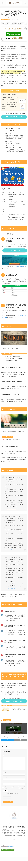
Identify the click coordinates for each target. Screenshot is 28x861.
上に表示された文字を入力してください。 (11, 793)
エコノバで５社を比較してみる (14, 116)
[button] (7, 740)
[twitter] (14, 840)
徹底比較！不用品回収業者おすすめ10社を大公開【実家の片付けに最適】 (17, 709)
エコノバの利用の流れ (10, 131)
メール (5, 777)
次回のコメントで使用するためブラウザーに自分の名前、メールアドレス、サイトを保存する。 (14, 787)
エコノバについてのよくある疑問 (13, 147)
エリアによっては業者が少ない (14, 143)
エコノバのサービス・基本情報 (12, 128)
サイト (4, 782)
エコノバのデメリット (10, 141)
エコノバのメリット (9, 133)
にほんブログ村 (11, 846)
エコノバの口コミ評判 (10, 145)
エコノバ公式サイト (14, 250)
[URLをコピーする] (20, 740)
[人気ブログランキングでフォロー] (7, 850)
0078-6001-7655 (19, 266)
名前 (4, 772)
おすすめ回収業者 (6, 19)
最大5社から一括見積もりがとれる (15, 135)
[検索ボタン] (25, 3)
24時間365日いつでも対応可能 (14, 138)
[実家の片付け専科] (14, 3)
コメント (5, 755)
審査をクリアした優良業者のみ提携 (15, 137)
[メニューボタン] (2, 3)
